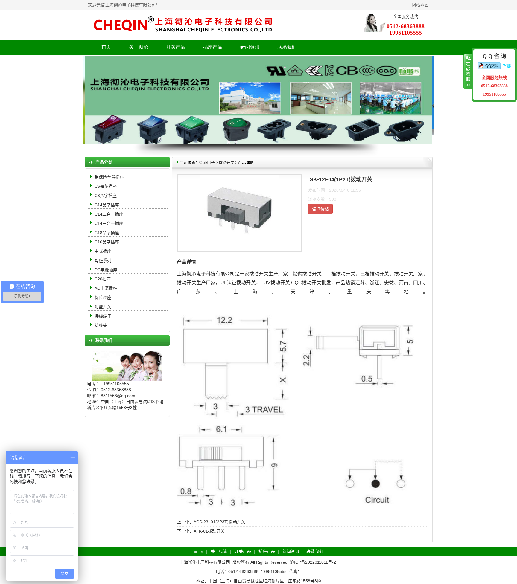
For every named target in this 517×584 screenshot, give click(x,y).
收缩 (467, 72)
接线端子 (103, 316)
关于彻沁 (138, 47)
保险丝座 (103, 297)
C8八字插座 (106, 195)
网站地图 (420, 4)
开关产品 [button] (175, 47)
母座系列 (103, 260)
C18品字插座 (107, 232)
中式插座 (103, 251)
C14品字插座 (107, 204)
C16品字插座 (107, 242)
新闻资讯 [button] (249, 47)
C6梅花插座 (106, 186)
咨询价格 (320, 208)
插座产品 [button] (212, 47)
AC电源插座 (106, 288)
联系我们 (286, 47)
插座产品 (266, 551)
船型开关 (103, 306)
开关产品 (243, 551)
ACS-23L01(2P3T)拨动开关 (219, 521)
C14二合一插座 (109, 214)
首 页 (198, 551)
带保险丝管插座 (110, 177)
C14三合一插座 (109, 223)
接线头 (101, 325)
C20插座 (103, 279)
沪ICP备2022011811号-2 (313, 562)
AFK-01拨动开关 (209, 531)
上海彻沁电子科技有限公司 (130, 4)
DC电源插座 (106, 269)
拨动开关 (226, 162)
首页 (106, 47)
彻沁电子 (207, 162)
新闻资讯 (290, 551)
